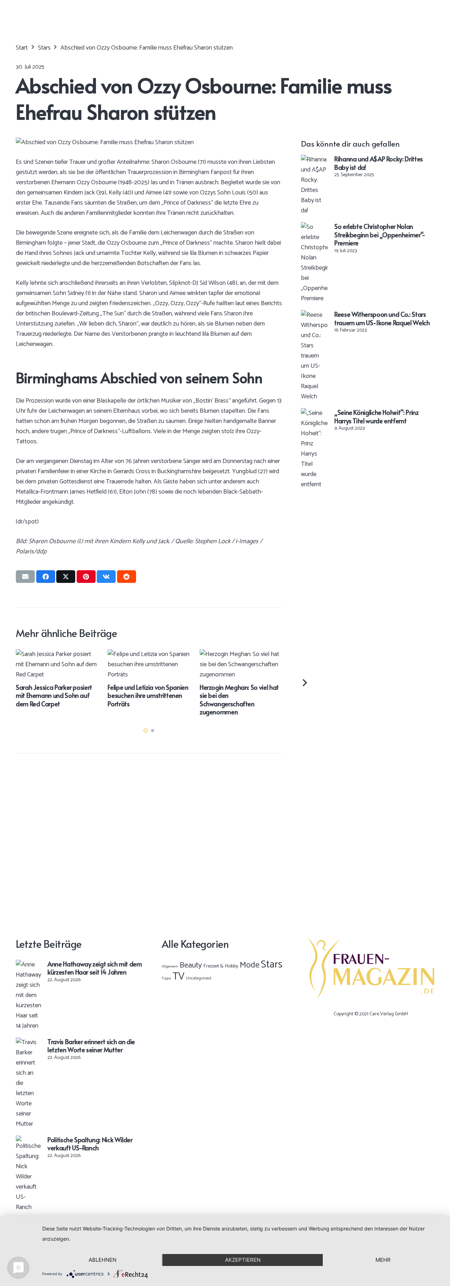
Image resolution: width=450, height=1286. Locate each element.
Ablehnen (102, 1259)
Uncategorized (198, 978)
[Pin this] (86, 576)
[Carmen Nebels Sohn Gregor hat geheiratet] (128, 654)
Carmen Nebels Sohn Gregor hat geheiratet (126, 681)
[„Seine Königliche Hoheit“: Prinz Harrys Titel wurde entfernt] (314, 413)
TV (179, 976)
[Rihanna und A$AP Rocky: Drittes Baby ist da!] (314, 159)
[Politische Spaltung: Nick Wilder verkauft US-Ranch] (28, 1140)
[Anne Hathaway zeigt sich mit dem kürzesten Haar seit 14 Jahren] (28, 964)
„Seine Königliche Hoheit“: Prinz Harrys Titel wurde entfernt (376, 416)
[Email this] (25, 576)
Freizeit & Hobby (220, 966)
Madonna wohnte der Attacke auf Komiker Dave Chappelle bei (215, 685)
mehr (383, 1259)
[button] (145, 730)
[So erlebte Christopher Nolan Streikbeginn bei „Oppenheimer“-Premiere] (314, 227)
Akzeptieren (243, 1259)
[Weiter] (304, 682)
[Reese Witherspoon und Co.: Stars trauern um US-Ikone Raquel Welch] (314, 315)
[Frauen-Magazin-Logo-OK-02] (370, 968)
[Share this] (45, 576)
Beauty (191, 965)
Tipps (166, 978)
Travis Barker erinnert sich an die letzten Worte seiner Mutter (91, 1045)
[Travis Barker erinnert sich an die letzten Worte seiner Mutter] (28, 1042)
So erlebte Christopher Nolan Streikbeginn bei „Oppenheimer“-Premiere (379, 234)
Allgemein (170, 966)
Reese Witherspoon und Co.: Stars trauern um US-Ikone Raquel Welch (382, 318)
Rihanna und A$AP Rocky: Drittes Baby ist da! (378, 162)
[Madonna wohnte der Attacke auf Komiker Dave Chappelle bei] (220, 654)
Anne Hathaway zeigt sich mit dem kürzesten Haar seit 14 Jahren (94, 967)
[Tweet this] (65, 576)
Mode (249, 965)
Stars (271, 964)
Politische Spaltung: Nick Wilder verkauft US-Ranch (89, 1143)
